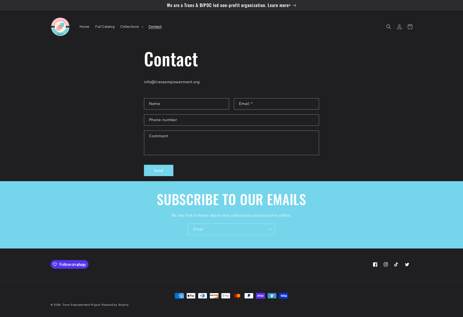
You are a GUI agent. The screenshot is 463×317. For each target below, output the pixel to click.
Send (158, 170)
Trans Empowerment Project (81, 304)
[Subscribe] (269, 229)
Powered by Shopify (115, 304)
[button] (131, 27)
